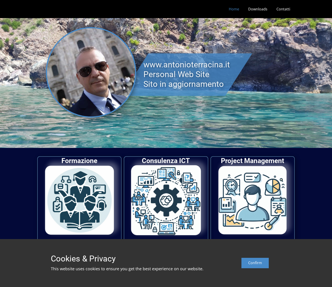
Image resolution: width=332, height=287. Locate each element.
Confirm (255, 262)
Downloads (257, 9)
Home (234, 9)
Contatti (283, 9)
